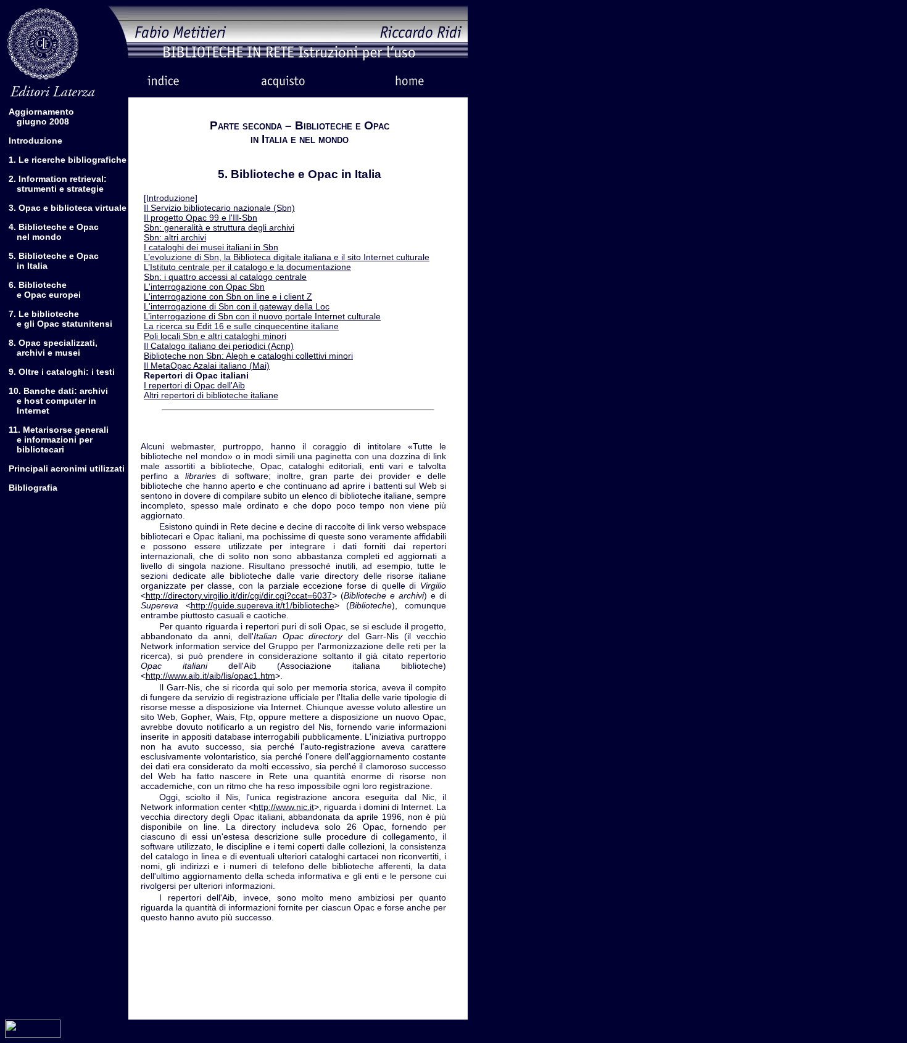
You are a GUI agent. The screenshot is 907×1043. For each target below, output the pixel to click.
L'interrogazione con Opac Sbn (204, 287)
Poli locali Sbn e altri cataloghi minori (215, 336)
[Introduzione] (170, 198)
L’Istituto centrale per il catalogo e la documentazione (247, 267)
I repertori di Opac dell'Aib (194, 385)
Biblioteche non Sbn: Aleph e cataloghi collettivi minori (248, 356)
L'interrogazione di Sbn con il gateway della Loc (236, 306)
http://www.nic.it (284, 807)
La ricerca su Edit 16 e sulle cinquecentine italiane (241, 326)
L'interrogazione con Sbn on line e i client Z (228, 296)
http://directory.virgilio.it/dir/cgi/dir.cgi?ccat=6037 (239, 595)
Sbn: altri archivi (175, 237)
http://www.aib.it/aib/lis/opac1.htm (210, 676)
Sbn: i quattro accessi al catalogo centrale (225, 277)
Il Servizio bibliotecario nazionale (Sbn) (219, 208)
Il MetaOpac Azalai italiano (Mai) (207, 365)
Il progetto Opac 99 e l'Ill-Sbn (200, 218)
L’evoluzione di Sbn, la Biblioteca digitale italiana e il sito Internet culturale (286, 257)
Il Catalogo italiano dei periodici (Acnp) (219, 346)
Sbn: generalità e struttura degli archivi (219, 227)
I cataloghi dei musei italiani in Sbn (211, 247)
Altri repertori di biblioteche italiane (211, 395)
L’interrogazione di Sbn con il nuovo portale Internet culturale (262, 316)
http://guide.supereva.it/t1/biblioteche (262, 605)
